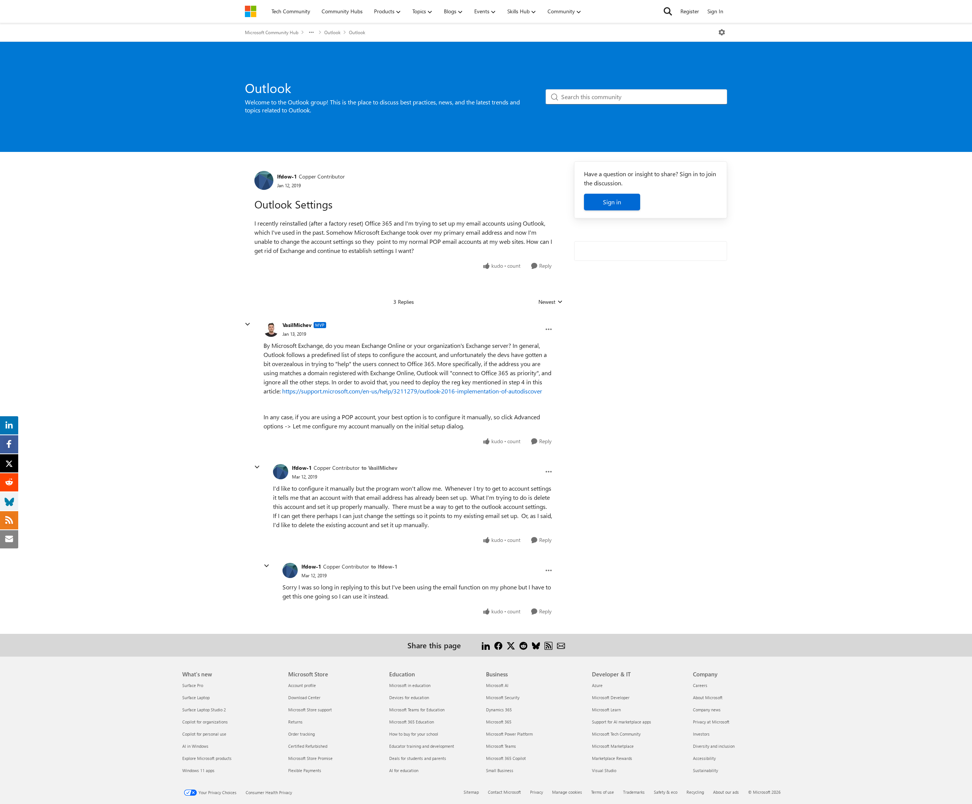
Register (689, 11)
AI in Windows (195, 746)
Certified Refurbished (307, 746)
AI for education (403, 770)
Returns (295, 722)
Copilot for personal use (204, 734)
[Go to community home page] (250, 11)
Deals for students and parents (417, 758)
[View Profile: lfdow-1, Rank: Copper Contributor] (263, 180)
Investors (701, 734)
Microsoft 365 (498, 722)
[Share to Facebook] (498, 645)
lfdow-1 (287, 176)
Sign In (715, 11)
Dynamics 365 (499, 709)
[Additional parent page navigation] (311, 32)
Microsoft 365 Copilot (506, 758)
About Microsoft (708, 697)
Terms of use (602, 792)
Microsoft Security (502, 697)
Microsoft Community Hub (271, 32)
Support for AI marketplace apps (621, 722)
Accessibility (704, 758)
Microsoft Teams (501, 746)
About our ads (726, 792)
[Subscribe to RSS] (548, 645)
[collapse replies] (247, 324)
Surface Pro (192, 685)
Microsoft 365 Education (411, 722)
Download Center (304, 697)
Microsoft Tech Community (616, 734)
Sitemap (471, 792)
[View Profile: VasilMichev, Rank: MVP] (271, 329)
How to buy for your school (413, 734)
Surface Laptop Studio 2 (204, 709)
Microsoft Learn (606, 709)
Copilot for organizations (205, 722)
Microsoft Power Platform (509, 734)
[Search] (667, 11)
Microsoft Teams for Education (417, 709)
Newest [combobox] (550, 302)
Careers (700, 685)
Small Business (499, 770)
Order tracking (301, 734)
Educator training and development (421, 746)
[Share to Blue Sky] (536, 645)
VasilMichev (297, 325)
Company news (707, 709)
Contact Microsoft (504, 792)
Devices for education (409, 697)
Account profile (302, 685)
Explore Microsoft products (207, 758)
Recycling (695, 792)
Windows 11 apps (198, 770)
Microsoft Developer (611, 697)
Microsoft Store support (310, 709)
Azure (597, 685)
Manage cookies (567, 792)
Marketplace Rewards (612, 758)
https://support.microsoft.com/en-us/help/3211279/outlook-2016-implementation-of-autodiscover (412, 391)
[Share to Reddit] (523, 645)
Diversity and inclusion (714, 746)
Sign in (612, 202)
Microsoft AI (497, 685)
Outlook (332, 32)
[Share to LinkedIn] (486, 645)
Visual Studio (604, 770)
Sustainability (705, 770)
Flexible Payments (304, 770)
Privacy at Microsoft (711, 722)
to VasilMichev (379, 467)
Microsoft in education (410, 685)
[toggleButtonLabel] (721, 32)
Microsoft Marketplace (613, 746)
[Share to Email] (561, 645)
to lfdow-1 (384, 566)
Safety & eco (665, 792)
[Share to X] (511, 645)
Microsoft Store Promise (310, 758)
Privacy (536, 792)
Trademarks (634, 792)
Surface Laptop (196, 697)
